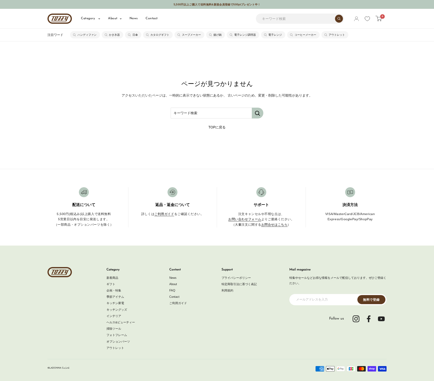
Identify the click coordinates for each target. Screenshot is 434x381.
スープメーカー (191, 34)
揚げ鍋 (217, 34)
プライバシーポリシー (236, 277)
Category (88, 18)
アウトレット (337, 34)
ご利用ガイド (164, 214)
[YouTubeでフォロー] (381, 318)
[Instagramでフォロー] (356, 318)
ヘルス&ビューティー (120, 322)
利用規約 (227, 290)
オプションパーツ (118, 341)
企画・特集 (113, 290)
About (113, 18)
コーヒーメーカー (305, 34)
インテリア (113, 316)
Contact (152, 18)
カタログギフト (159, 34)
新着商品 (112, 277)
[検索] (339, 19)
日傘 (135, 34)
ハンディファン (87, 34)
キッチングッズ (116, 309)
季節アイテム (115, 296)
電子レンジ (275, 34)
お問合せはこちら (274, 224)
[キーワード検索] (257, 113)
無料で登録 (371, 299)
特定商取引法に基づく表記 (239, 284)
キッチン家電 (115, 303)
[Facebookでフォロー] (368, 318)
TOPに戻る (217, 127)
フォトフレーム (116, 335)
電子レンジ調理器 (245, 34)
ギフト (110, 284)
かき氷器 (114, 34)
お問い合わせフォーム (244, 219)
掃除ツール (113, 328)
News (134, 18)
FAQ (172, 290)
